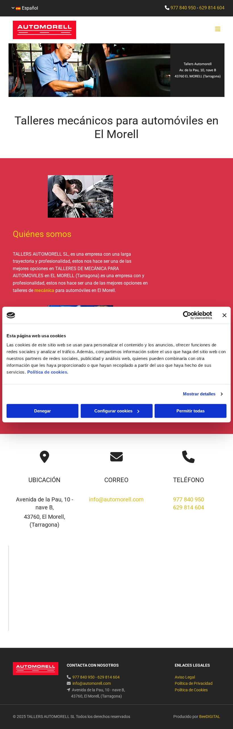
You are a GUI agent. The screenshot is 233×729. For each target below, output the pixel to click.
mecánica (44, 290)
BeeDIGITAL (209, 716)
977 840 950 (183, 7)
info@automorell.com (116, 499)
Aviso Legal (185, 677)
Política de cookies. (47, 372)
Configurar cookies (113, 410)
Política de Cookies (191, 690)
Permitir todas (190, 410)
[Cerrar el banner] (224, 315)
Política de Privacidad (194, 683)
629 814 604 (211, 7)
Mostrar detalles (199, 393)
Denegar (42, 410)
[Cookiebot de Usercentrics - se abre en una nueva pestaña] (187, 315)
